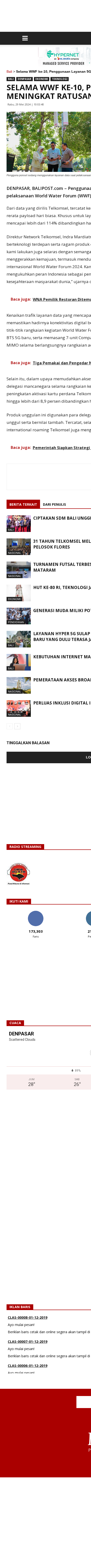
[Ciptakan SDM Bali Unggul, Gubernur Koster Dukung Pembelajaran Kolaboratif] (19, 523)
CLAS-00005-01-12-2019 (27, 1369)
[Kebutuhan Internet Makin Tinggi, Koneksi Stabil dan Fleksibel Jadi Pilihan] (19, 662)
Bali (9, 71)
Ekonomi (41, 79)
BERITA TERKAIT (23, 504)
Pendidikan (16, 622)
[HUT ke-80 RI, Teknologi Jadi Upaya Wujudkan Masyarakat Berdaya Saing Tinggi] (19, 593)
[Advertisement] (45, 1511)
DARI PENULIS (54, 504)
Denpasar (24, 79)
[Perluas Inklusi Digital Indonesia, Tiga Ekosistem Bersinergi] (19, 708)
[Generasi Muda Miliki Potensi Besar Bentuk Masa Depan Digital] (19, 616)
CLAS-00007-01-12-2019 (27, 1321)
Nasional (14, 553)
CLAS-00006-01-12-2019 (27, 1345)
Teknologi (59, 79)
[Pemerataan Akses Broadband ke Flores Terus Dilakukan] (19, 685)
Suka (35, 912)
